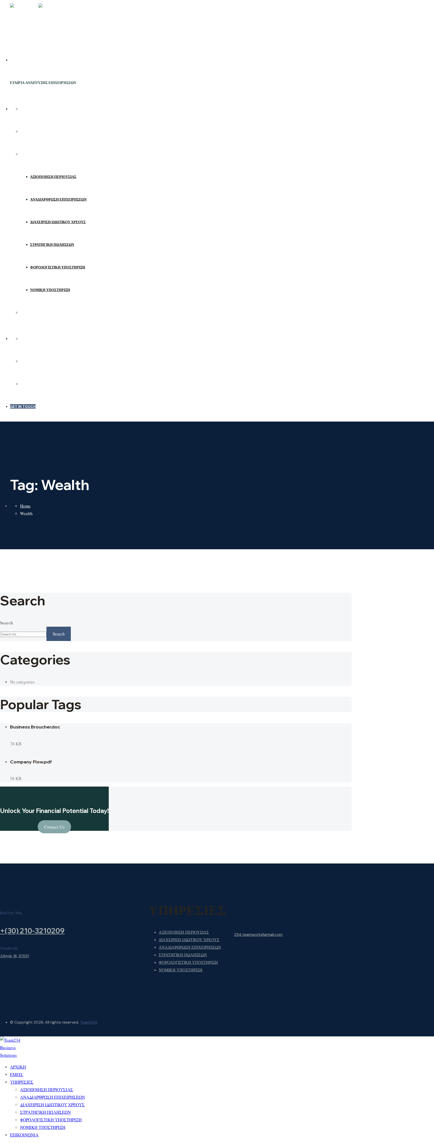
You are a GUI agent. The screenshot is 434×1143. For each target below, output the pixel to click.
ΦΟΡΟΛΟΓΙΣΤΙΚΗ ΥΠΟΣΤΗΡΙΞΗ (57, 267)
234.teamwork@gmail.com (258, 934)
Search (6, 623)
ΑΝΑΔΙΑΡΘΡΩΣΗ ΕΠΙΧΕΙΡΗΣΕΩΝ (58, 199)
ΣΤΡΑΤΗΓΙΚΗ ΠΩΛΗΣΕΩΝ (52, 244)
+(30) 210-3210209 (32, 930)
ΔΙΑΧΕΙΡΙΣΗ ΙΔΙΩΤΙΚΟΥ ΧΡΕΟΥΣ (58, 222)
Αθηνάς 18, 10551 (14, 955)
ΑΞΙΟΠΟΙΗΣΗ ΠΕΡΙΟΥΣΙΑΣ (53, 176)
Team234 (88, 1022)
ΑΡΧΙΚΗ (27, 109)
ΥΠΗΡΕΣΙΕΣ (30, 154)
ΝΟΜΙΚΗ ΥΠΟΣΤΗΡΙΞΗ (50, 290)
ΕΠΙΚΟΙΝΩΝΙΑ (32, 312)
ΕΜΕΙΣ (25, 131)
